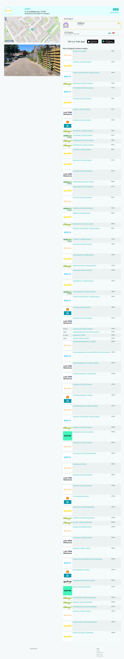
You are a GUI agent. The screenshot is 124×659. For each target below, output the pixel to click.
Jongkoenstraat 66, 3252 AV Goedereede (85, 606)
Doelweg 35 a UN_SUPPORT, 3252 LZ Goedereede (87, 559)
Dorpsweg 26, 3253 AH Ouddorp (82, 197)
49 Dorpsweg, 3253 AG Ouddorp (82, 270)
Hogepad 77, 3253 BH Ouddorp (82, 239)
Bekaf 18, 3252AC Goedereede (82, 586)
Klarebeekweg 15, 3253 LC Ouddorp (83, 432)
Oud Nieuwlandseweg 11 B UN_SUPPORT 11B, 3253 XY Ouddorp (91, 352)
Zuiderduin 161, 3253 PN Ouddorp (82, 318)
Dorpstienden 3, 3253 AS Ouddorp (83, 130)
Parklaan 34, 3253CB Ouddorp (81, 213)
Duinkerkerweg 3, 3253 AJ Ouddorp (83, 140)
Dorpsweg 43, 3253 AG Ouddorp (82, 244)
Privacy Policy (99, 656)
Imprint (98, 651)
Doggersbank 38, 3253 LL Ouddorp (83, 87)
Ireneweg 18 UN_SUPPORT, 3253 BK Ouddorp (86, 296)
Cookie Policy (99, 652)
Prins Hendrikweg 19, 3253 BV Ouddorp (84, 291)
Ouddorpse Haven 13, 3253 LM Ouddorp (84, 265)
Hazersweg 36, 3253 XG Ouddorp (82, 171)
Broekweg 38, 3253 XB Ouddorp (82, 526)
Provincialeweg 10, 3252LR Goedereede (84, 453)
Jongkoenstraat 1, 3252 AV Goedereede (84, 597)
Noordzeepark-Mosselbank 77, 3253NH (84, 341)
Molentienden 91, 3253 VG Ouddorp (83, 223)
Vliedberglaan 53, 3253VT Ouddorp (83, 186)
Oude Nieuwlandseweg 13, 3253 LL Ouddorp (86, 363)
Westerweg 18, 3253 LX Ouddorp (82, 485)
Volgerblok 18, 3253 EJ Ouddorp (82, 98)
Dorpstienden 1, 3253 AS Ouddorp (82, 135)
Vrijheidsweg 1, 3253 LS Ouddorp (82, 442)
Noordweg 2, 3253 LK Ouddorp (82, 611)
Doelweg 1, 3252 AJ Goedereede (82, 522)
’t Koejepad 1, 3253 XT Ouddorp (82, 149)
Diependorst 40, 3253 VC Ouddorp (83, 83)
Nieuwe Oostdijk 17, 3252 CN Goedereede (85, 622)
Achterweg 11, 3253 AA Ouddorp (82, 62)
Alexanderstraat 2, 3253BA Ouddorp (83, 254)
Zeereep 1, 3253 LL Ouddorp (81, 338)
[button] (92, 33)
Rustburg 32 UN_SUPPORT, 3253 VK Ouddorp (86, 72)
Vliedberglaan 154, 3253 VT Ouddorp (83, 181)
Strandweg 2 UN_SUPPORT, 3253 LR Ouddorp (86, 416)
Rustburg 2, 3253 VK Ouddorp (81, 109)
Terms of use (99, 654)
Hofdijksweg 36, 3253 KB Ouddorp (83, 208)
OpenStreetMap (52, 42)
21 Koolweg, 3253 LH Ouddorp (82, 307)
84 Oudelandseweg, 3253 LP (81, 569)
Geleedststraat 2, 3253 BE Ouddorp (83, 281)
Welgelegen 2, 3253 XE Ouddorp (82, 160)
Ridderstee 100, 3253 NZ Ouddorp (83, 474)
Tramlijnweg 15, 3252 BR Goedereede (83, 517)
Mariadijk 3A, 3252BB (79, 335)
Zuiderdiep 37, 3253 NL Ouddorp (82, 384)
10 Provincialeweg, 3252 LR (81, 496)
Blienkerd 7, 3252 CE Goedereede (82, 602)
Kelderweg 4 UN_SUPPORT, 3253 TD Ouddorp (86, 228)
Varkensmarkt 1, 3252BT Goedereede (83, 507)
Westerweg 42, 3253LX (79, 464)
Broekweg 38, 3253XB (79, 51)
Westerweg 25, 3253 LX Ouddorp (82, 427)
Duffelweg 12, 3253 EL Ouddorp (82, 120)
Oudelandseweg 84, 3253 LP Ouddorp (84, 580)
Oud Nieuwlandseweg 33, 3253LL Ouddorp (85, 405)
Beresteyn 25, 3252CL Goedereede (83, 632)
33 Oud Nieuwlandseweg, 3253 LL (83, 395)
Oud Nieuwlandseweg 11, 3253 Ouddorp (84, 373)
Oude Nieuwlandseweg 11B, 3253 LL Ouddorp (86, 332)
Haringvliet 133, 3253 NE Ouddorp (83, 328)
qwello (27, 8)
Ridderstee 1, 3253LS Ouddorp (82, 548)
